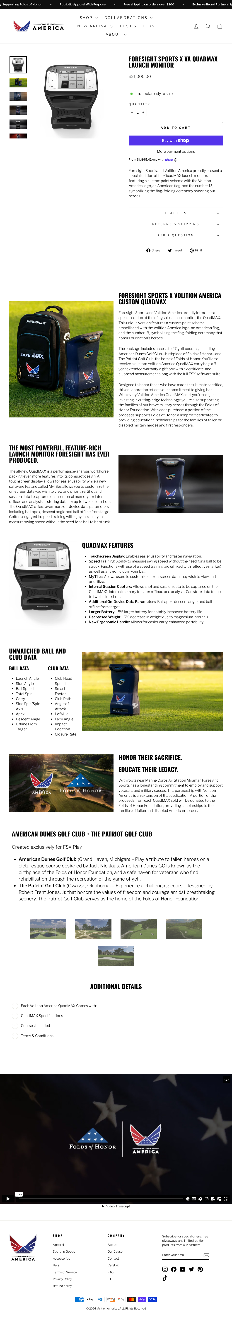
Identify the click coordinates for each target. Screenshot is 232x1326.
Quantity (139, 104)
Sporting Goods (64, 1251)
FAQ (111, 1272)
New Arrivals (95, 26)
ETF (110, 1279)
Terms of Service (65, 1272)
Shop (87, 18)
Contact (113, 1258)
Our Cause (115, 1251)
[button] (220, 26)
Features (176, 213)
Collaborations (126, 18)
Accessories (61, 1258)
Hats (56, 1265)
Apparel (58, 1244)
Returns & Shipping (175, 224)
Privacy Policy (62, 1279)
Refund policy (62, 1286)
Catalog (113, 1265)
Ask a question (175, 235)
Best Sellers (137, 26)
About (114, 34)
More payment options (176, 151)
